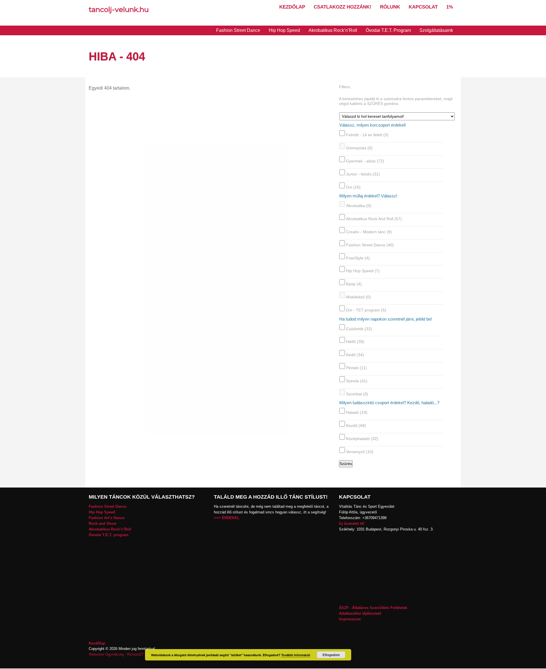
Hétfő (355, 341)
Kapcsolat (423, 7)
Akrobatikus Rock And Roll (374, 218)
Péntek (356, 368)
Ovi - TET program (366, 310)
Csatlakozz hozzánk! (342, 7)
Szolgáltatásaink (436, 30)
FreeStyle (358, 257)
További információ (295, 655)
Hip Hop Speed (284, 30)
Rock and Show (102, 523)
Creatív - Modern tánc (369, 232)
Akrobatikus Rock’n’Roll (333, 30)
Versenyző (359, 451)
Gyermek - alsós (365, 161)
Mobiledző (358, 297)
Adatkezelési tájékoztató (360, 613)
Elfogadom (331, 654)
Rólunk (390, 7)
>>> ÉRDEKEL (226, 518)
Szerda (356, 381)
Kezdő (356, 425)
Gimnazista (359, 148)
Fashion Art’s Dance (106, 518)
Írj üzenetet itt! (351, 523)
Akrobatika (358, 205)
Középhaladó (362, 438)
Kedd (355, 354)
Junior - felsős (363, 174)
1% (449, 7)
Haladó (356, 412)
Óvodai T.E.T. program (109, 535)
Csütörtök (359, 328)
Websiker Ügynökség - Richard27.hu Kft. (122, 654)
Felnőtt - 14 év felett (367, 135)
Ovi (353, 187)
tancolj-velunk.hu (119, 9)
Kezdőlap (292, 7)
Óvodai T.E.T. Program (388, 30)
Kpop (354, 284)
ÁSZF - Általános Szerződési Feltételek (373, 608)
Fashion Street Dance (238, 30)
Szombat (357, 393)
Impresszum (350, 619)
